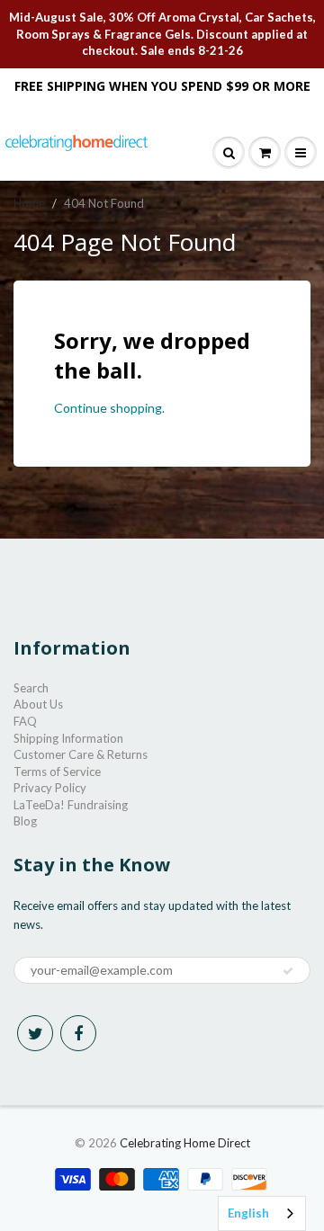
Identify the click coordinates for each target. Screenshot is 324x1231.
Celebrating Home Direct (185, 1143)
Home (29, 203)
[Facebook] (78, 1033)
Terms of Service (57, 771)
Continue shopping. (109, 407)
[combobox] (262, 1213)
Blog (25, 821)
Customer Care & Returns (81, 754)
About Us (38, 704)
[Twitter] (35, 1033)
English (248, 1213)
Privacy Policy (50, 788)
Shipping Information (68, 738)
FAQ (25, 721)
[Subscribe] (288, 971)
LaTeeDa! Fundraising (71, 805)
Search (31, 688)
